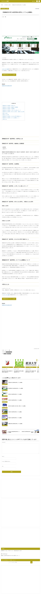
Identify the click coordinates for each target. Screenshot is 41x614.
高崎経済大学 (9, 353)
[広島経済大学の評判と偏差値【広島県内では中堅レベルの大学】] (31, 363)
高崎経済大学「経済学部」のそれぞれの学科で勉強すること (12, 116)
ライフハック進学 (5, 1)
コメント (7, 350)
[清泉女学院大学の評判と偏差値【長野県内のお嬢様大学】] (7, 363)
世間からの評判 (5, 113)
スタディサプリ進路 (6, 294)
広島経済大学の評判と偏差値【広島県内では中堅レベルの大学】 (31, 371)
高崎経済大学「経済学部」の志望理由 (8, 108)
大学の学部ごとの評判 (5, 8)
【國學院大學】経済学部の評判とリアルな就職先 (15, 423)
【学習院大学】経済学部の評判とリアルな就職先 (15, 382)
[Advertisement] (20, 27)
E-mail (3, 461)
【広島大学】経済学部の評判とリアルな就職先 (15, 394)
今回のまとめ (5, 119)
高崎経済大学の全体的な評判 (7, 85)
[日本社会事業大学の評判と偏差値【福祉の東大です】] (19, 363)
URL (2, 466)
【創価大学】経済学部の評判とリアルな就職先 (15, 417)
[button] (37, 1)
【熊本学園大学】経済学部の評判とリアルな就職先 (15, 388)
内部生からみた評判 (6, 114)
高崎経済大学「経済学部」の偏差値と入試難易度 (10, 107)
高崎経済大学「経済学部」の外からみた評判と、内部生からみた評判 (13, 111)
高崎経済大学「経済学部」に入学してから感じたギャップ (12, 110)
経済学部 (5, 353)
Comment (3, 442)
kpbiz (3, 16)
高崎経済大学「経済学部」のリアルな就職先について (11, 117)
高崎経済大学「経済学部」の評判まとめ (9, 105)
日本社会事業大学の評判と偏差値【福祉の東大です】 (19, 371)
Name (3, 456)
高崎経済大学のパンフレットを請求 (9, 74)
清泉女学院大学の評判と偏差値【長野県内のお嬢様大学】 (7, 371)
